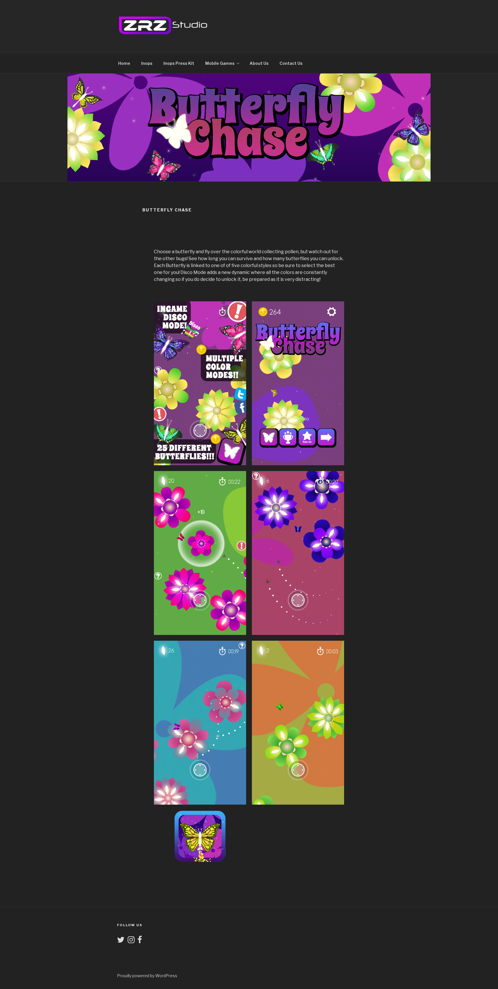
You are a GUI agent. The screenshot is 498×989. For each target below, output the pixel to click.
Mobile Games (220, 63)
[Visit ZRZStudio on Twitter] (120, 941)
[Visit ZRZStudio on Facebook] (139, 941)
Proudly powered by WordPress (147, 975)
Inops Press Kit (178, 63)
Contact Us (291, 63)
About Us (259, 63)
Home (124, 63)
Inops (146, 63)
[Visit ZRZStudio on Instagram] (131, 941)
